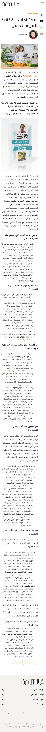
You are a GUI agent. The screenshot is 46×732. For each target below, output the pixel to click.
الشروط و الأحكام (28, 727)
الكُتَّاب (39, 727)
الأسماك (8, 388)
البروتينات (29, 337)
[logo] (10, 4)
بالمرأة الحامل (31, 76)
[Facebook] (41, 14)
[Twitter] (41, 21)
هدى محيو (23, 34)
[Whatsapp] (41, 27)
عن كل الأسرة (37, 724)
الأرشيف (16, 724)
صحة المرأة (18, 663)
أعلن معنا (25, 724)
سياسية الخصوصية (11, 727)
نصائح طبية (30, 663)
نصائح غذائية (15, 87)
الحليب (23, 323)
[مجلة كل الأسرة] (23, 682)
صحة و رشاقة (33, 13)
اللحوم (10, 371)
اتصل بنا (7, 724)
